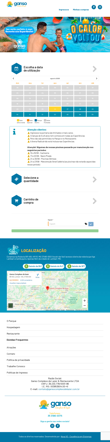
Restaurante (13, 333)
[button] (94, 69)
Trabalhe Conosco (16, 366)
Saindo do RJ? (56, 266)
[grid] (55, 96)
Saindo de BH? (35, 266)
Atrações (11, 347)
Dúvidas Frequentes (17, 339)
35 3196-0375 (55, 416)
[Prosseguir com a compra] (55, 230)
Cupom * (50, 220)
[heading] (55, 78)
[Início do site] (16, 4)
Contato (11, 353)
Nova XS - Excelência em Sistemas (76, 436)
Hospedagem (13, 327)
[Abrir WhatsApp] (103, 435)
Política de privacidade (18, 360)
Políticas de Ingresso (17, 372)
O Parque (11, 321)
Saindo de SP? (78, 266)
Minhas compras (81, 9)
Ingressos (64, 9)
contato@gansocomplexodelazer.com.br (59, 389)
